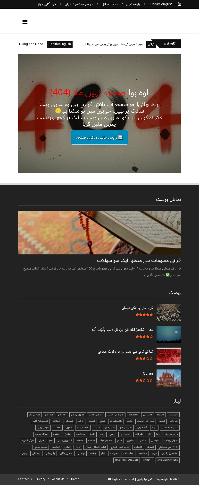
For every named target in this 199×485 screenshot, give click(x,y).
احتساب (173, 414)
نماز (103, 453)
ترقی (80, 421)
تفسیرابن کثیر (40, 421)
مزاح (154, 453)
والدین (81, 453)
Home (75, 479)
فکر (51, 440)
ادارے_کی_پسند (115, 414)
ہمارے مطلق (109, 4)
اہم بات (174, 421)
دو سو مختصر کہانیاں (79, 4)
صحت (91, 440)
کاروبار (150, 447)
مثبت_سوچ (40, 447)
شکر (119, 440)
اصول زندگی (77, 414)
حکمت (57, 427)
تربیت (92, 421)
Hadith (147, 460)
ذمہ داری (125, 434)
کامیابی (138, 447)
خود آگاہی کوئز (47, 4)
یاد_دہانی (50, 453)
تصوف (69, 421)
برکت (129, 421)
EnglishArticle (168, 460)
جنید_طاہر (110, 427)
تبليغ (102, 421)
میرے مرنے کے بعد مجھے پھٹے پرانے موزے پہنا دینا (121, 44)
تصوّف (56, 421)
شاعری (130, 440)
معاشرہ (143, 453)
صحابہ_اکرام (106, 440)
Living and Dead (40, 44)
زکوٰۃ (92, 434)
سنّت (56, 434)
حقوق (69, 427)
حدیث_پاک (83, 427)
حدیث (97, 427)
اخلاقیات (133, 414)
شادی (143, 440)
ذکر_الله (139, 434)
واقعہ (93, 453)
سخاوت (80, 434)
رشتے (112, 434)
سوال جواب (41, 434)
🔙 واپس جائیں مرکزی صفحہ (99, 137)
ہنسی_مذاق (66, 453)
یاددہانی (36, 453)
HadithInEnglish (69, 44)
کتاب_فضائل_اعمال (95, 447)
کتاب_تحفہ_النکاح (120, 447)
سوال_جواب (171, 440)
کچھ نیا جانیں (161, 23)
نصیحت (114, 453)
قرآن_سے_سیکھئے (168, 447)
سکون (68, 434)
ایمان (162, 421)
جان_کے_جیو (126, 427)
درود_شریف (171, 434)
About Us (58, 479)
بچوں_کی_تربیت (145, 421)
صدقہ (80, 440)
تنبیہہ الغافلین (170, 427)
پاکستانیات (116, 421)
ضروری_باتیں (65, 440)
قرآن (41, 440)
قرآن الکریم (28, 440)
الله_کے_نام (34, 414)
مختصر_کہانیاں (170, 453)
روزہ (102, 434)
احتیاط (160, 414)
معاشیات (128, 453)
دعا (157, 434)
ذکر (149, 434)
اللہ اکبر (62, 414)
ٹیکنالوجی (142, 427)
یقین (24, 453)
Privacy (40, 479)
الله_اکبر (49, 414)
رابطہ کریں (133, 4)
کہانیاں (55, 447)
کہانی (67, 447)
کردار (77, 447)
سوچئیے (155, 440)
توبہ (154, 427)
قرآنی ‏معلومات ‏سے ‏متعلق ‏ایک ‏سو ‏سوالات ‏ (138, 260)
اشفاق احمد (95, 414)
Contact (23, 479)
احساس (147, 414)
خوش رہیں (43, 427)
